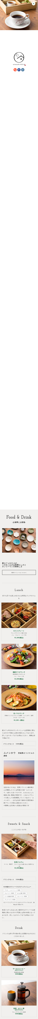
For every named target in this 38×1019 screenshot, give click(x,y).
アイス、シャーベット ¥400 (12, 890)
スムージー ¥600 (9, 893)
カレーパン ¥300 (22, 896)
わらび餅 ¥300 (21, 893)
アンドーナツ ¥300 (10, 899)
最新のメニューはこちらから (19, 572)
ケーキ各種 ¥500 (9, 896)
